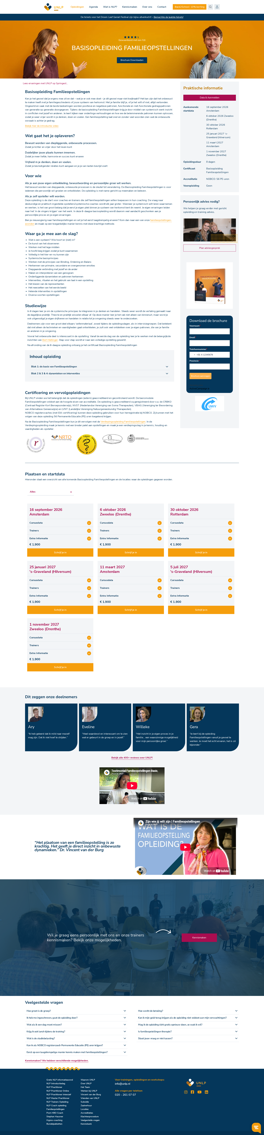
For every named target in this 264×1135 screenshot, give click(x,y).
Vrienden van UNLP (90, 1098)
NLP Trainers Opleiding (57, 1101)
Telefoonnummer (198, 349)
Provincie (194, 360)
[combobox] (195, 355)
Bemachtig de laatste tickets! (168, 17)
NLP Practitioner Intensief (58, 1094)
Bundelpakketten (54, 1123)
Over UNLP (86, 1083)
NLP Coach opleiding (56, 1105)
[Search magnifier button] (210, 7)
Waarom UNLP (88, 1079)
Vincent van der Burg (91, 1094)
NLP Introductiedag (55, 1083)
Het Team (85, 1087)
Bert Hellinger (50, 340)
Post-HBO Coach (54, 1112)
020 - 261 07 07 (125, 1095)
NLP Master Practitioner (57, 1098)
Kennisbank (86, 1123)
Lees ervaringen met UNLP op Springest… (45, 83)
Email (192, 337)
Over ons (147, 7)
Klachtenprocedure (90, 1116)
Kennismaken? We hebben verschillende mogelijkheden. (56, 1060)
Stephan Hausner (54, 1116)
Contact (161, 7)
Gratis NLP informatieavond (59, 1079)
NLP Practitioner (54, 1087)
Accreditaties (87, 1112)
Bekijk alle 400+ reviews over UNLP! (132, 757)
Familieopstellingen (55, 1109)
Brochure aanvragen (200, 376)
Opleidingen (77, 7)
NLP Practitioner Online (57, 1090)
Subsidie (85, 1101)
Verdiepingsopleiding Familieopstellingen (123, 421)
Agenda (93, 7)
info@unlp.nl (122, 1084)
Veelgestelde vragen (90, 1120)
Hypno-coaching (54, 1120)
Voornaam (194, 325)
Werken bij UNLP (89, 1090)
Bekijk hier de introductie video (42, 126)
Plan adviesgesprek (209, 248)
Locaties (85, 1109)
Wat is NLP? (110, 7)
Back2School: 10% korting (189, 7)
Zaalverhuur (86, 1105)
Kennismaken (129, 7)
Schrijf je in (60, 552)
